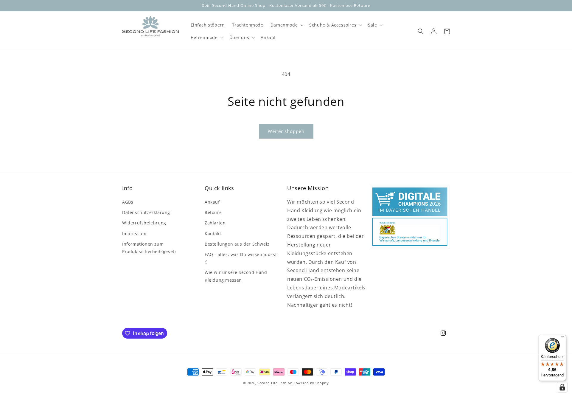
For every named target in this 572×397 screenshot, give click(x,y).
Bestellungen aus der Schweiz (237, 244)
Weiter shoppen (286, 131)
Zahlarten (215, 223)
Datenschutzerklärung (146, 212)
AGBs (127, 202)
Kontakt (213, 233)
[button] (286, 25)
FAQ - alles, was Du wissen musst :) (241, 258)
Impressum (134, 233)
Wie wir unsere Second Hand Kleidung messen (236, 276)
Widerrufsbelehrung (144, 223)
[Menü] (562, 338)
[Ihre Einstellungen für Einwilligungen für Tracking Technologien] (562, 387)
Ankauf (212, 202)
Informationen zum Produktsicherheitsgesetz (149, 247)
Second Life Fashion (274, 383)
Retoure (213, 212)
